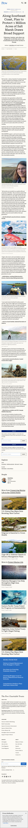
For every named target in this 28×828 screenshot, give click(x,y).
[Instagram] (4, 776)
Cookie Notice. (5, 823)
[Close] (25, 813)
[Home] (13, 696)
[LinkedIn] (6, 776)
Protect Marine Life (15, 562)
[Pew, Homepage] (4, 3)
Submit (23, 440)
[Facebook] (2, 776)
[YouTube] (10, 776)
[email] (8, 483)
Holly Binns (10, 478)
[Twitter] (8, 776)
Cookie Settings (14, 825)
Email (2, 438)
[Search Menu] (22, 3)
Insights (4, 739)
